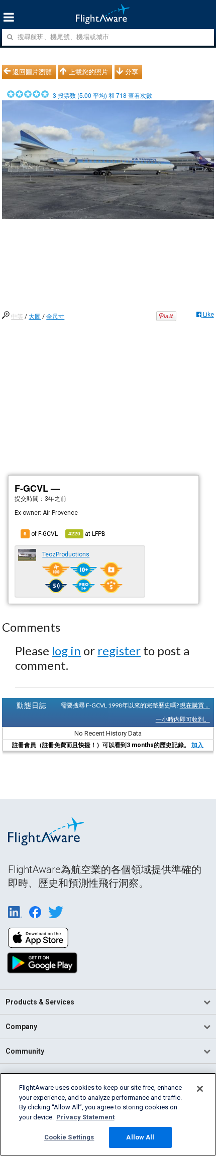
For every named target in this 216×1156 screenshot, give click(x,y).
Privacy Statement (85, 1117)
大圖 (35, 316)
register (119, 650)
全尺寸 (55, 316)
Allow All (140, 1137)
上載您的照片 (88, 72)
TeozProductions (65, 554)
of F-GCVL (41, 533)
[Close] (200, 1089)
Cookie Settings (69, 1137)
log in (66, 650)
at (86, 533)
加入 (197, 745)
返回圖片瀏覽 (32, 72)
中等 (17, 316)
